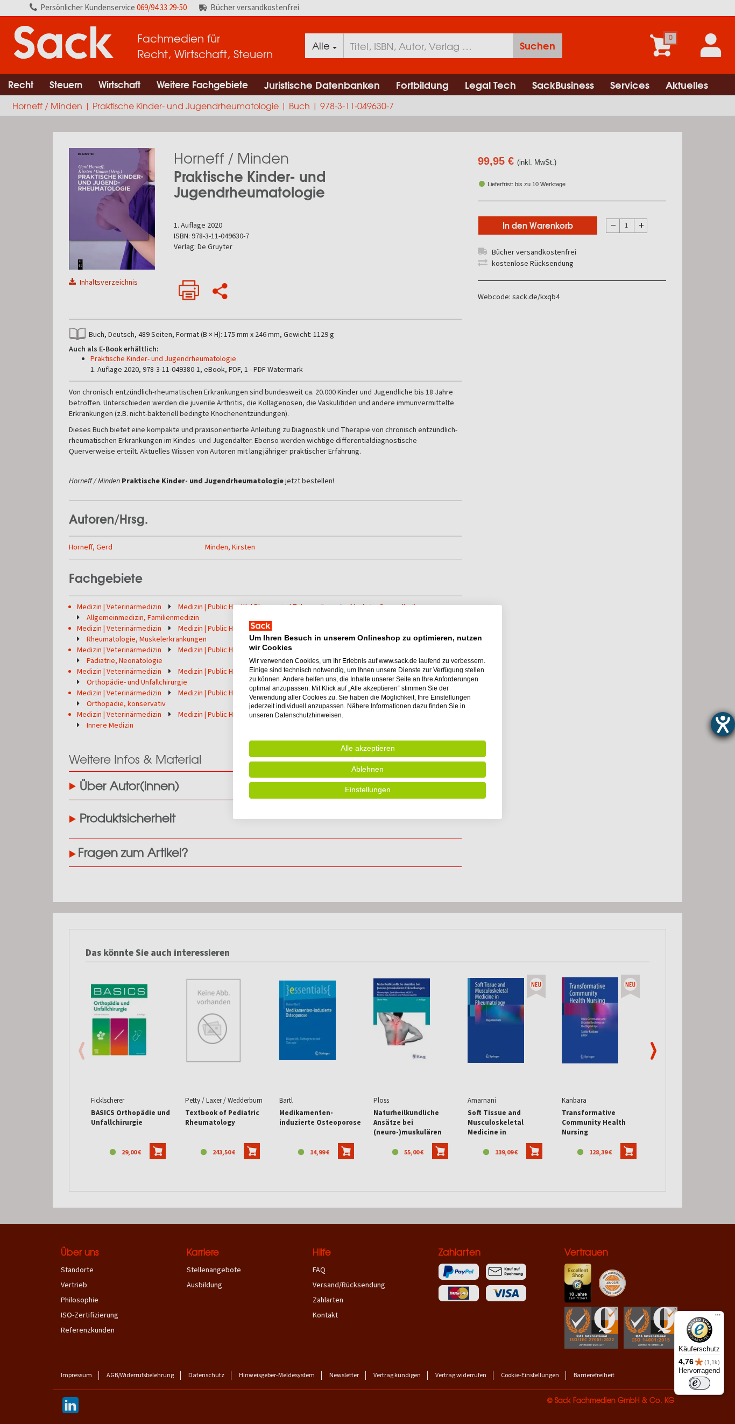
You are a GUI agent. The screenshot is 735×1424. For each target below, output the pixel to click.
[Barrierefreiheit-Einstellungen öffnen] (723, 724)
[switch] (699, 1383)
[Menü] (717, 1317)
